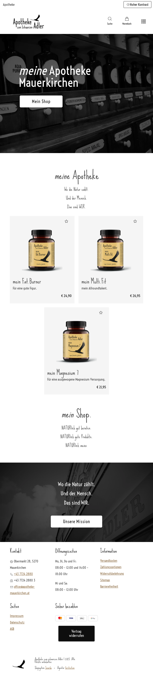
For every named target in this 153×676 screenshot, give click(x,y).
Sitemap (105, 580)
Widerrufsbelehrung (112, 574)
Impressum (17, 616)
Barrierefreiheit (109, 586)
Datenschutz (17, 622)
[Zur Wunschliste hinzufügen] (66, 221)
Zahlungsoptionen (110, 567)
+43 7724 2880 (23, 574)
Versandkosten (108, 561)
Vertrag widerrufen (76, 633)
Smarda (48, 667)
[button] (110, 21)
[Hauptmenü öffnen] (143, 21)
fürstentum (70, 667)
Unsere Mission (76, 521)
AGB (12, 629)
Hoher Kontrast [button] (139, 4)
